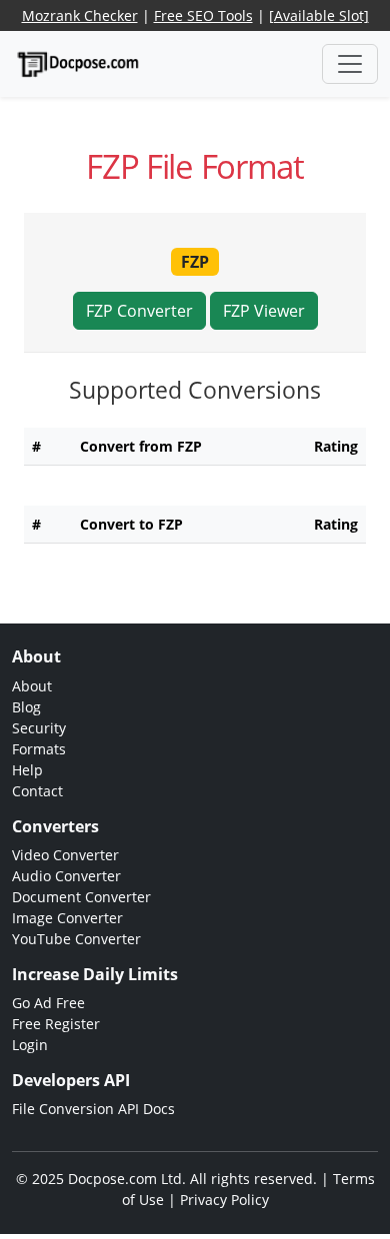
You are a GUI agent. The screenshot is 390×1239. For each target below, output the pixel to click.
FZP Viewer (264, 311)
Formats (39, 748)
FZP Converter (139, 311)
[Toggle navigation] (350, 64)
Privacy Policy (224, 1199)
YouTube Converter (76, 938)
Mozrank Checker (80, 15)
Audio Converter (66, 875)
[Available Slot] (319, 15)
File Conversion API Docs (93, 1108)
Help (27, 769)
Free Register (56, 1023)
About (32, 685)
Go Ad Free (48, 1002)
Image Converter (67, 917)
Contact (37, 790)
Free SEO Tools (203, 15)
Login (30, 1044)
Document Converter (81, 896)
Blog (26, 706)
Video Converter (65, 854)
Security (39, 727)
